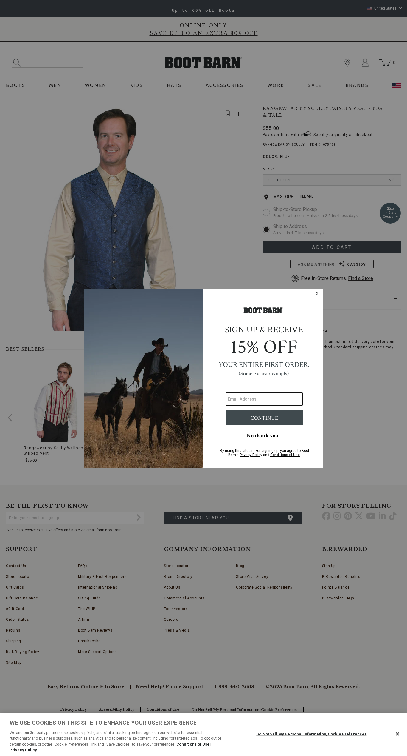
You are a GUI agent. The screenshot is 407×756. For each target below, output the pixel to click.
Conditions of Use (192, 744)
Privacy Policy (23, 750)
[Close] (397, 733)
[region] (203, 734)
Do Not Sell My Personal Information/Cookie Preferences (311, 734)
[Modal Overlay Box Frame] (203, 378)
